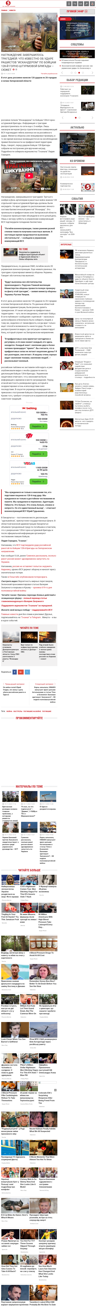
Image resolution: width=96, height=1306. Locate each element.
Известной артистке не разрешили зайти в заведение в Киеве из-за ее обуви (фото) (84, 337)
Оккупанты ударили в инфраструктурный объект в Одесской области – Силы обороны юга (32, 255)
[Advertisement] (29, 444)
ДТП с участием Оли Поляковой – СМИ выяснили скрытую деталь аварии (83, 351)
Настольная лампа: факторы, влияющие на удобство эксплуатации (68, 170)
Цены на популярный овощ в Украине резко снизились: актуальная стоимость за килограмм (84, 323)
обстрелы (17, 711)
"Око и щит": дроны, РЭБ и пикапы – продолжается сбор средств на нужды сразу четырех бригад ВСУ (69, 111)
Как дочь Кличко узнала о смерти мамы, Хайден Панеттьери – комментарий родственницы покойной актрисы (84, 389)
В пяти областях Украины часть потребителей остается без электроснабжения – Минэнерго (75, 62)
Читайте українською (49, 73)
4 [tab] (83, 73)
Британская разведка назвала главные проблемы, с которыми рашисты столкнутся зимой (10, 814)
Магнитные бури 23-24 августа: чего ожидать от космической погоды (84, 422)
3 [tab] (79, 73)
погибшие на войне (32, 711)
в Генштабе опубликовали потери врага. (28, 577)
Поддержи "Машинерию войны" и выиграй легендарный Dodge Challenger (69, 92)
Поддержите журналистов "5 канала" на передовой (26, 605)
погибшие (46, 711)
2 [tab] (75, 73)
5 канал (53, 50)
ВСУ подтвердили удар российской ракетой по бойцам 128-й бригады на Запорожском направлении (26, 548)
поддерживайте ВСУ (42, 610)
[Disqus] (29, 754)
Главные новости (9, 614)
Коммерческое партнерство (66, 185)
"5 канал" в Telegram (31, 617)
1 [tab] (71, 73)
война (9, 711)
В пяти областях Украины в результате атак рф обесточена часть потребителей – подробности (78, 68)
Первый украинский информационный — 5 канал (8, 4)
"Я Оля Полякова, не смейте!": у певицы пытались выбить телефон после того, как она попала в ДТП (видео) (84, 407)
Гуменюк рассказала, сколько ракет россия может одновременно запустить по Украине (28, 558)
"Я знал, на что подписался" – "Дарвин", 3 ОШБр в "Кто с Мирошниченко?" (29, 811)
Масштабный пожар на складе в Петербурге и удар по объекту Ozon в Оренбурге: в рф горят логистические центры (84, 279)
